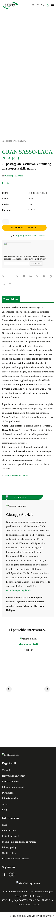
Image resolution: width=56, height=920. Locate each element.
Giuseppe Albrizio (14, 175)
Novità (7, 475)
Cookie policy (9, 853)
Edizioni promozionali (13, 787)
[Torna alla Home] (10, 5)
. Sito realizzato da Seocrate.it (32, 916)
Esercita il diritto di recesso (15, 858)
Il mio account (9, 830)
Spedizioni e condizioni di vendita (19, 841)
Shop (4, 824)
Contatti (6, 770)
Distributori (7, 792)
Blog (4, 809)
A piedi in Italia (14, 140)
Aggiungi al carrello (24, 227)
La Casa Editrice (10, 781)
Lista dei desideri (10, 836)
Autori (5, 804)
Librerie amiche (10, 798)
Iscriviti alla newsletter (13, 775)
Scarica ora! (36, 263)
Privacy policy (9, 847)
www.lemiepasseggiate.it (18, 590)
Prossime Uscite (20, 475)
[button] (47, 5)
